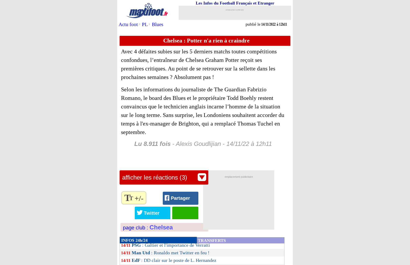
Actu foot (128, 24)
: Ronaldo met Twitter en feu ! (171, 252)
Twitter (151, 213)
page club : (148, 228)
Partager (180, 198)
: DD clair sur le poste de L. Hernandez (174, 260)
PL (145, 24)
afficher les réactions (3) (154, 177)
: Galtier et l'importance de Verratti (171, 245)
